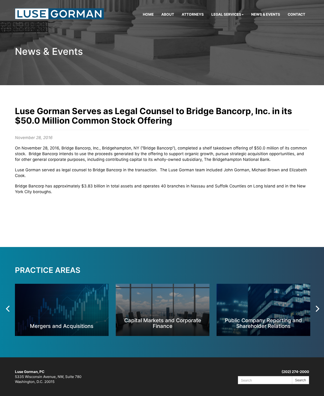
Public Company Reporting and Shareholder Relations (263, 323)
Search (300, 380)
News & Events (265, 14)
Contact (296, 14)
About (167, 14)
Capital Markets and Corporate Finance (162, 323)
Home (148, 14)
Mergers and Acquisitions (61, 326)
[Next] (317, 308)
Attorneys (193, 14)
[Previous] (8, 308)
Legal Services (226, 14)
